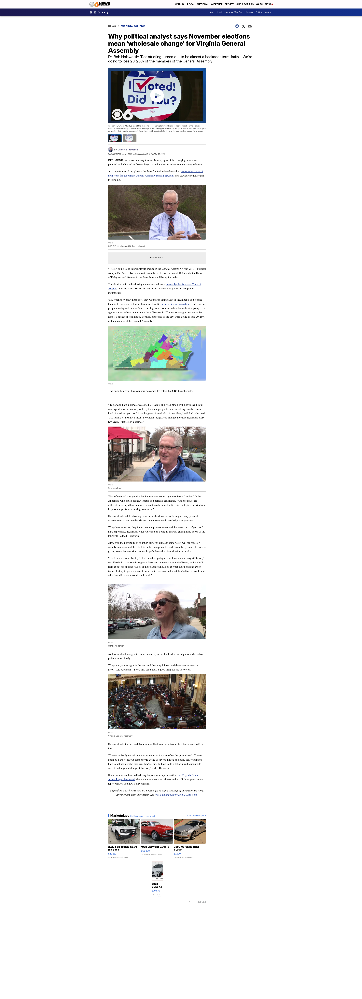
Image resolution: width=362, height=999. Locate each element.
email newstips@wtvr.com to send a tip (176, 794)
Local (191, 4)
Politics (259, 12)
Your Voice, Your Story (234, 12)
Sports (229, 4)
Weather (217, 4)
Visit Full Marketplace (196, 816)
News (212, 12)
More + (268, 12)
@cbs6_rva (108, 12)
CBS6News (91, 12)
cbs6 (95, 12)
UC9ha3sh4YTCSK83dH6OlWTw (104, 12)
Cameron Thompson (128, 149)
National (203, 4)
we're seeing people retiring (176, 304)
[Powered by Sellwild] (202, 902)
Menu (178, 4)
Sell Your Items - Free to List (142, 816)
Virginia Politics (133, 26)
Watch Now (264, 4)
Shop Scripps (245, 4)
